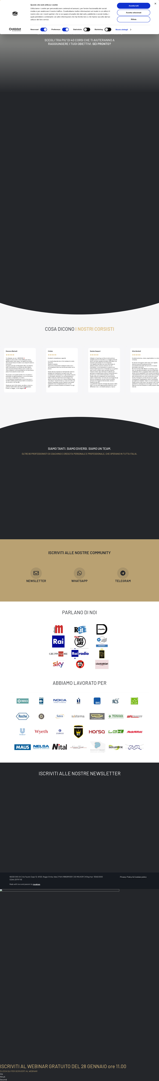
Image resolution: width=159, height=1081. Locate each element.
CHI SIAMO (64, 840)
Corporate (22, 127)
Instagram (85, 851)
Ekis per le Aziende (116, 840)
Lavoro (80, 127)
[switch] (65, 29)
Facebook (85, 854)
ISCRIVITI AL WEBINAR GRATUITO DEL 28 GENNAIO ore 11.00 (63, 1066)
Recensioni (138, 843)
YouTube (85, 840)
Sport (123, 127)
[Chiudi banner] (155, 3)
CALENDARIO (65, 846)
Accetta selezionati (133, 13)
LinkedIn (85, 843)
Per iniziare (102, 127)
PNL (114, 127)
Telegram (85, 848)
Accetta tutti (134, 6)
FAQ (134, 840)
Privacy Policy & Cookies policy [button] (133, 877)
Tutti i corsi (136, 127)
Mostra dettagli (122, 30)
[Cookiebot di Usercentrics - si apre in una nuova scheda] (15, 29)
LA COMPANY (65, 843)
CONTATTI (64, 848)
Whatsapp (85, 846)
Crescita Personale (41, 127)
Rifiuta (133, 19)
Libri (90, 127)
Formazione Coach (63, 127)
